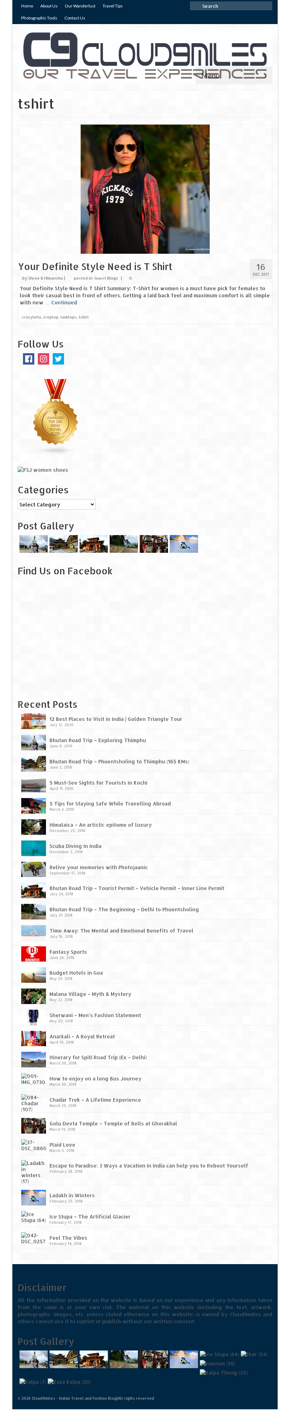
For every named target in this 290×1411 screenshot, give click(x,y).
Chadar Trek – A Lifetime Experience (95, 1100)
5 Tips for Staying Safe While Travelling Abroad (110, 804)
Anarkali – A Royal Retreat (82, 1036)
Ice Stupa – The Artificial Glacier (90, 1217)
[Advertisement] (62, 642)
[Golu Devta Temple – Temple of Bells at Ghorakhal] (153, 544)
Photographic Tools (39, 18)
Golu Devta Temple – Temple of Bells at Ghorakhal (113, 1123)
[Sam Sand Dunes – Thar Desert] (253, 1354)
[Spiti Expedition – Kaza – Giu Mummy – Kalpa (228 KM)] (68, 1382)
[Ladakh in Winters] (183, 544)
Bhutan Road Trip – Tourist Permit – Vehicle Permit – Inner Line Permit (137, 888)
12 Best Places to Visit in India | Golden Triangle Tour (116, 719)
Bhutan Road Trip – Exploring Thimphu (98, 740)
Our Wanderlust (80, 5)
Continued (64, 302)
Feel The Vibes (68, 1238)
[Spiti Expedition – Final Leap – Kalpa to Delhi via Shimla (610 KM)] (223, 1372)
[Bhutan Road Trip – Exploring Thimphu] (33, 544)
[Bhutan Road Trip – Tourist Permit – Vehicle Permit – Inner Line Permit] (93, 544)
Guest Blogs (106, 278)
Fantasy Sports (68, 952)
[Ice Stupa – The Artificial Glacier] (218, 1354)
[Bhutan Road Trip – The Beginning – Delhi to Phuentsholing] (123, 544)
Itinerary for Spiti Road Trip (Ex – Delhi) (98, 1057)
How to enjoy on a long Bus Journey (95, 1079)
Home (27, 5)
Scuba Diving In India (76, 846)
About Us (49, 5)
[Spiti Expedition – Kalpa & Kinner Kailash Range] (32, 1382)
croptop (50, 317)
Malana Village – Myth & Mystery (90, 994)
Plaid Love (62, 1145)
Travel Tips (113, 5)
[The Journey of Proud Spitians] (216, 1363)
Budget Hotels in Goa (76, 973)
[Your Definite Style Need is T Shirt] (145, 189)
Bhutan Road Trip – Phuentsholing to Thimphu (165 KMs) (119, 761)
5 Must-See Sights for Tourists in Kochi (98, 783)
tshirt (84, 317)
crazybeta (31, 317)
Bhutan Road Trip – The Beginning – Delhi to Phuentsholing (124, 909)
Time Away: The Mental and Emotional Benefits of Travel (121, 931)
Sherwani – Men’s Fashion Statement (95, 1015)
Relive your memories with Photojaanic (99, 867)
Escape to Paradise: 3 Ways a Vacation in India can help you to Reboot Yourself (149, 1166)
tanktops (68, 317)
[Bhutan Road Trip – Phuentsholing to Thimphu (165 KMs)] (63, 544)
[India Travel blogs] (56, 417)
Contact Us (74, 18)
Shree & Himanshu (45, 278)
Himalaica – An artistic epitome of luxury (101, 825)
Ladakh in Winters (72, 1195)
